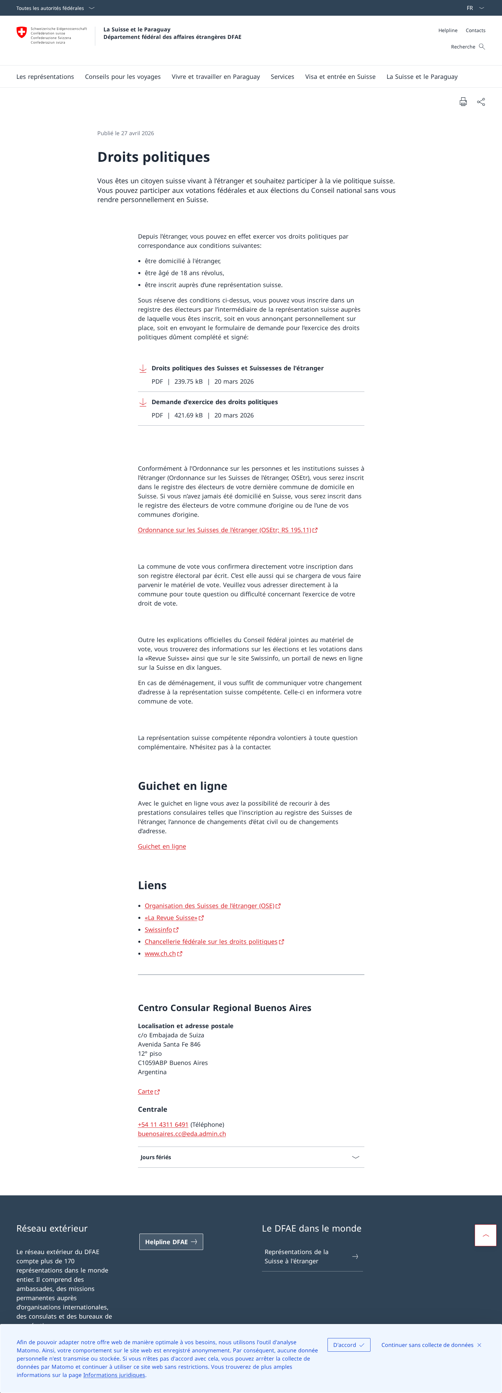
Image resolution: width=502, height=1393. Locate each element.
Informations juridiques (114, 1375)
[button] (45, 76)
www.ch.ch (160, 953)
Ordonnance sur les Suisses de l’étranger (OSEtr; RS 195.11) (224, 530)
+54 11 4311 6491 (163, 1124)
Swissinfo (158, 929)
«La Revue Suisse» (171, 917)
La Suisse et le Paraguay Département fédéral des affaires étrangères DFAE (172, 33)
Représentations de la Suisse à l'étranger (297, 1256)
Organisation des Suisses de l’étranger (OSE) (209, 905)
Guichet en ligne (162, 846)
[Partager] (481, 101)
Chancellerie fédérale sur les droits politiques (211, 941)
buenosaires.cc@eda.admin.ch (182, 1133)
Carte (145, 1091)
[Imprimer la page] (463, 101)
